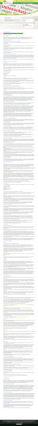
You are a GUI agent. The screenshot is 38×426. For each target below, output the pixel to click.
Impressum (30, 42)
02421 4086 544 (27, 24)
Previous (0, 10)
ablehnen (8, 421)
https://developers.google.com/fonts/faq (21, 304)
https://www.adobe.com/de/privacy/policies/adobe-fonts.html (22, 316)
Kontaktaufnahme (28, 22)
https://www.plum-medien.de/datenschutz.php (8, 376)
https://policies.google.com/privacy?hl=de (9, 305)
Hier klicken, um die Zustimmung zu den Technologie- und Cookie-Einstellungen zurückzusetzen (13, 33)
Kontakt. (12, 20)
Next (37, 10)
